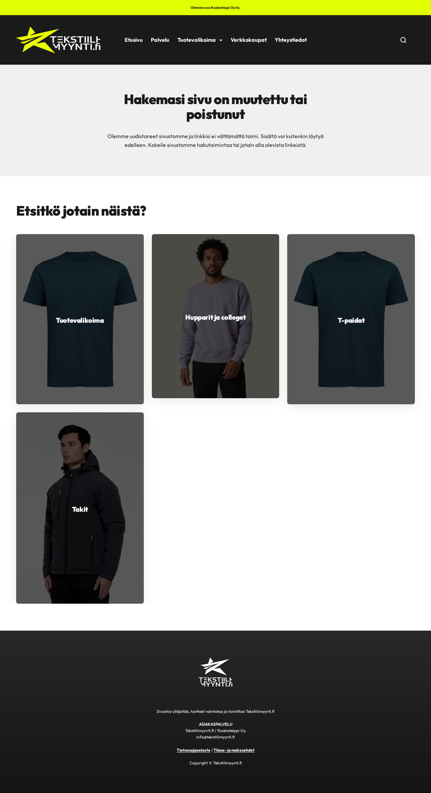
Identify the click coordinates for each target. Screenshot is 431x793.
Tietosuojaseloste (193, 750)
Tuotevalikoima (196, 39)
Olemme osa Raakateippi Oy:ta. (215, 7)
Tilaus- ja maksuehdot (234, 750)
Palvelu (160, 39)
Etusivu (134, 39)
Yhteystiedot (291, 39)
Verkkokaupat (249, 39)
